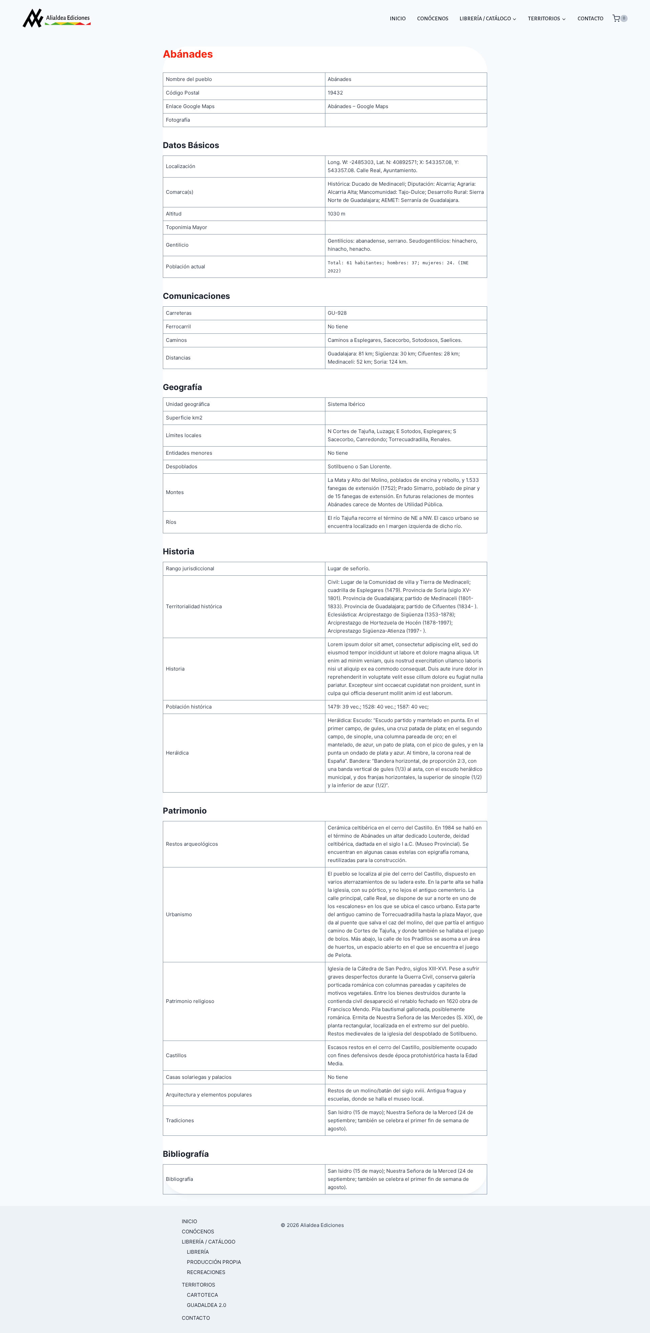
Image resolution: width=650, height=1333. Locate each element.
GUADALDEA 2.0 (206, 1305)
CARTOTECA (202, 1295)
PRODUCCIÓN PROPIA (214, 1262)
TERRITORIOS (198, 1284)
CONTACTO (590, 18)
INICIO (398, 18)
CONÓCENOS (432, 18)
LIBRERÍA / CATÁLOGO (208, 1241)
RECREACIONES (206, 1272)
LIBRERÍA (198, 1252)
